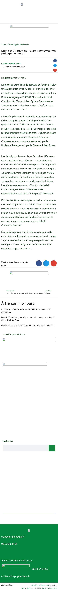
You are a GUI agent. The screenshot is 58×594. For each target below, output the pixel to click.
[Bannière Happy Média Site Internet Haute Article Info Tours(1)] (29, 280)
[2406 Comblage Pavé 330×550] (25, 400)
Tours (4, 45)
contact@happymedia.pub (15, 576)
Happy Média (36, 588)
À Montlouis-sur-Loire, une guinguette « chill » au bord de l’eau (28, 325)
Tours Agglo (13, 45)
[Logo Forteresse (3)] (29, 348)
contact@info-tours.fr (12, 536)
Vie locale (24, 45)
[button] (55, 60)
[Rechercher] (52, 448)
